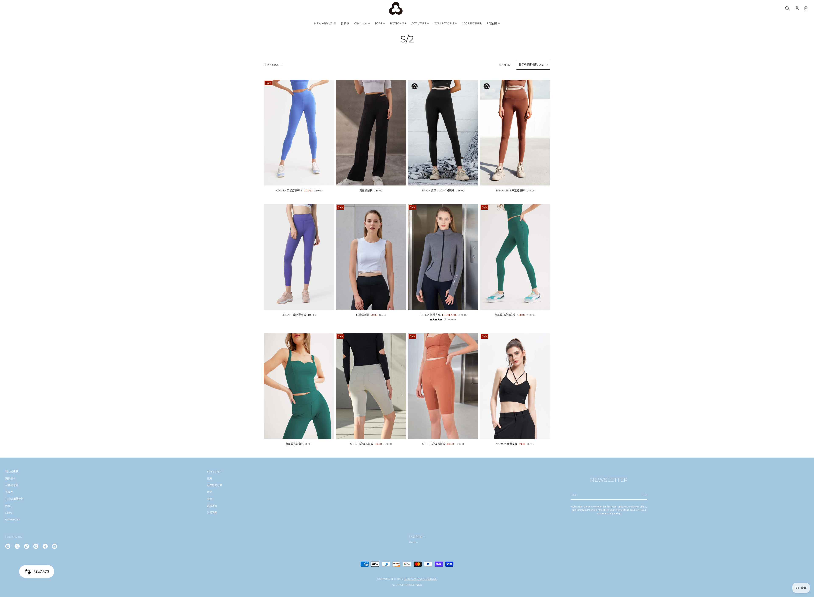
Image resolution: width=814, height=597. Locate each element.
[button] (806, 8)
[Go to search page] (787, 8)
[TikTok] (26, 546)
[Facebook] (45, 546)
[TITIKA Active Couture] (396, 8)
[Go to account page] (796, 8)
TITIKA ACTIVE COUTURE (420, 578)
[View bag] (806, 8)
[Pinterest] (35, 546)
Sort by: (505, 64)
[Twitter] (17, 546)
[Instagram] (8, 546)
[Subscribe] (644, 494)
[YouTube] (54, 546)
